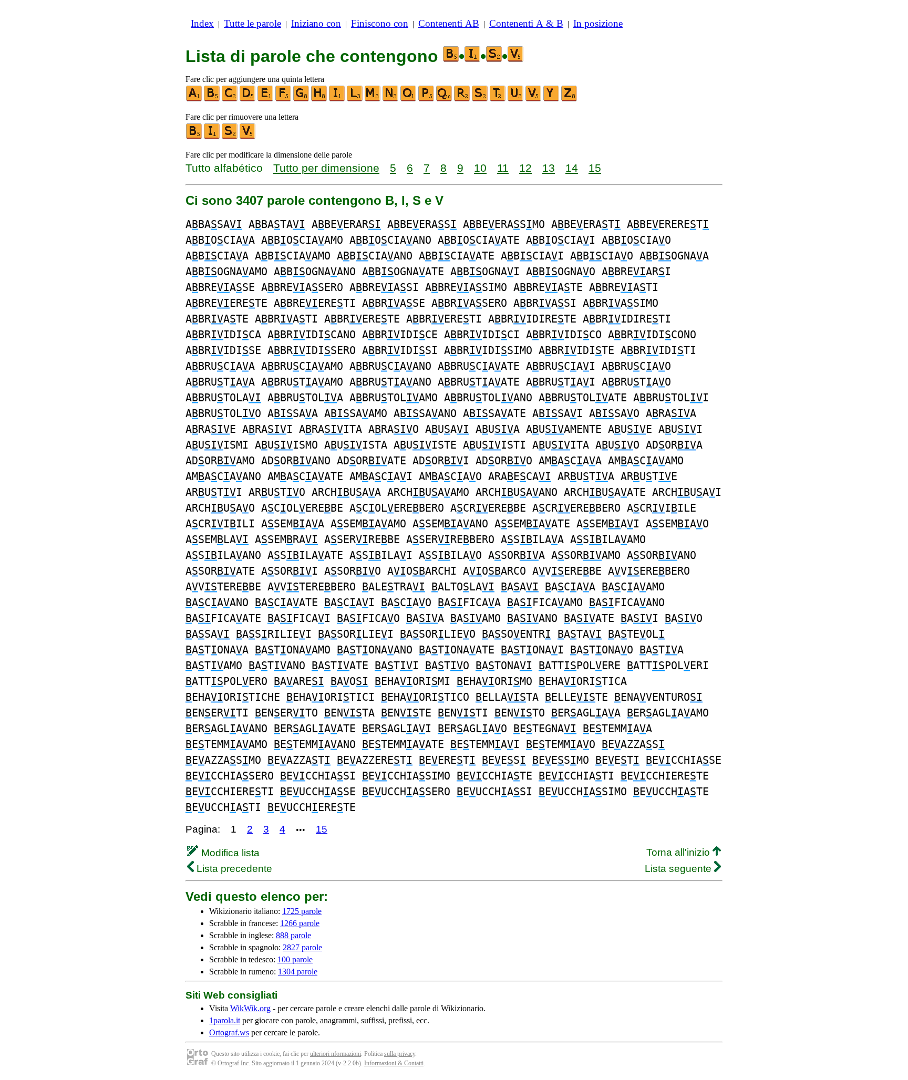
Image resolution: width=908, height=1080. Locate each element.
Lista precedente (233, 868)
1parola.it (224, 1020)
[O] (409, 99)
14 (571, 168)
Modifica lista (229, 852)
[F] (284, 99)
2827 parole (302, 947)
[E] (266, 99)
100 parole (295, 959)
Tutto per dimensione (326, 168)
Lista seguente (679, 868)
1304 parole (297, 971)
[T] (498, 99)
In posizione (598, 23)
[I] (337, 99)
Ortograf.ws (229, 1032)
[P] (427, 99)
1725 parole (302, 911)
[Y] (552, 99)
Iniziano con (316, 23)
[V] (534, 99)
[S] (480, 99)
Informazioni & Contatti (394, 1063)
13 (548, 168)
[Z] (570, 99)
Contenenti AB (448, 23)
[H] (319, 99)
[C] (230, 99)
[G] (302, 99)
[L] (355, 99)
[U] (516, 99)
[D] (248, 99)
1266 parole (299, 923)
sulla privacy (399, 1053)
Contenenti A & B (526, 23)
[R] (462, 99)
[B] (212, 99)
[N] (391, 99)
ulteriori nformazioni (335, 1053)
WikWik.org (250, 1008)
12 (525, 168)
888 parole (293, 935)
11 (503, 168)
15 (595, 168)
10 (480, 168)
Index (202, 23)
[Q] (444, 99)
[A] (194, 99)
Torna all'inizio (679, 852)
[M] (373, 99)
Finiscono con (379, 23)
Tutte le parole (252, 23)
